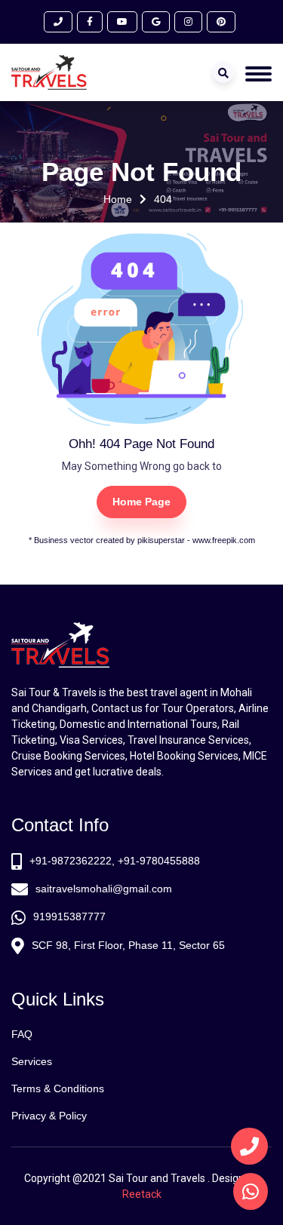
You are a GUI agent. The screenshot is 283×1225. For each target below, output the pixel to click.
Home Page (141, 502)
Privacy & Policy (49, 1116)
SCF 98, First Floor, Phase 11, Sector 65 (128, 945)
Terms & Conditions (57, 1088)
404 (163, 199)
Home (117, 199)
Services (31, 1061)
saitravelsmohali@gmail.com (103, 889)
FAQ (21, 1034)
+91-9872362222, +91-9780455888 (114, 861)
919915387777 (69, 916)
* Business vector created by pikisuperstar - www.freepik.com (142, 540)
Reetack (141, 1194)
